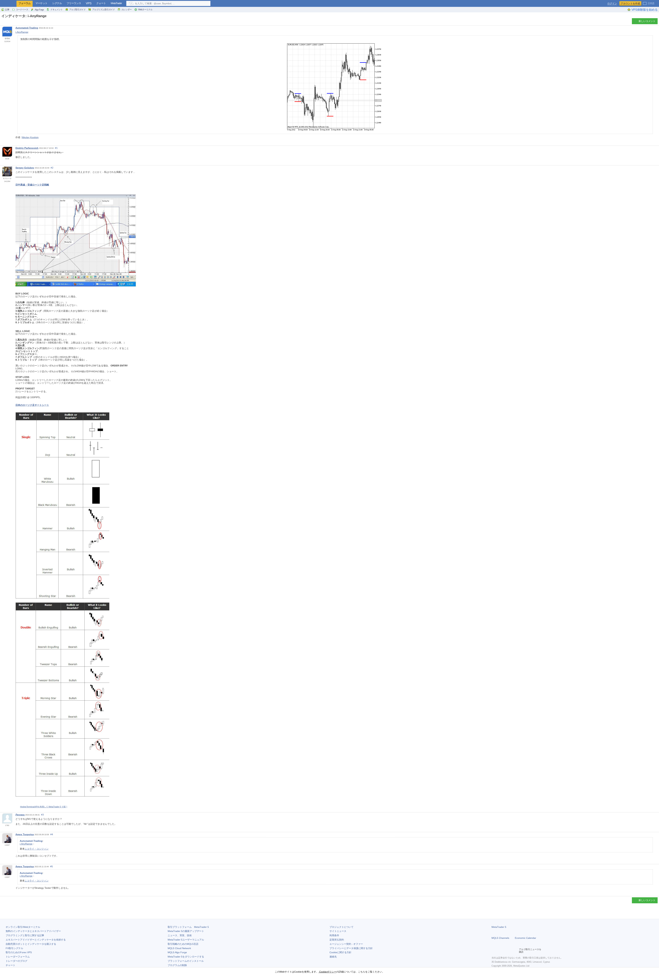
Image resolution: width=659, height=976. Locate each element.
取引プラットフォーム (188, 927)
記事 (7, 9)
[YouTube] (510, 951)
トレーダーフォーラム (18, 956)
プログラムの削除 (177, 965)
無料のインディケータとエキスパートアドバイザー (33, 931)
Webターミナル (145, 9)
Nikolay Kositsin (30, 137)
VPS (88, 3)
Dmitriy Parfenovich (26, 148)
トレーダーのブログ (16, 961)
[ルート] (2, 22)
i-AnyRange (21, 32)
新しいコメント (647, 21)
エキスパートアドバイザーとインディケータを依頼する (36, 939)
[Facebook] (494, 951)
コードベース (22, 9)
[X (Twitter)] (504, 951)
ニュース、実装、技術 (180, 935)
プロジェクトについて (342, 927)
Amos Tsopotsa (24, 834)
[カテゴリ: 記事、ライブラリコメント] (6, 22)
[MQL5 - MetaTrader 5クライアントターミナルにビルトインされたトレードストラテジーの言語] (8, 3)
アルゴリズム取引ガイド (103, 9)
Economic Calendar (525, 938)
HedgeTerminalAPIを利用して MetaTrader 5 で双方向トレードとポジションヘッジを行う (61, 807)
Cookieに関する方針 (340, 952)
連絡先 (333, 956)
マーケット (41, 3)
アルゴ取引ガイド (77, 9)
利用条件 (334, 935)
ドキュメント (56, 9)
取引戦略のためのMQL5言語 (183, 944)
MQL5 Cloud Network (179, 948)
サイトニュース (338, 931)
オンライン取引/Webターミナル (23, 927)
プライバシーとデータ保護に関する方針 (351, 948)
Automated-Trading (26, 27)
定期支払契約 (337, 939)
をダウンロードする (186, 956)
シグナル (57, 3)
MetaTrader (116, 3)
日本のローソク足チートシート (32, 405)
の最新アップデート (186, 931)
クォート (101, 3)
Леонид (20, 814)
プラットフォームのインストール (186, 961)
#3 (42, 814)
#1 (56, 148)
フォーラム (25, 3)
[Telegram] (499, 951)
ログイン (612, 3)
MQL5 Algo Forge (177, 952)
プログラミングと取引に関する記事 (25, 935)
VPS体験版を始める (645, 9)
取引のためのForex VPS (19, 952)
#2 (52, 167)
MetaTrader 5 (499, 927)
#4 (51, 834)
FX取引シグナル (14, 948)
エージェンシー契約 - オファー (346, 944)
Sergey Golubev (24, 167)
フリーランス (74, 3)
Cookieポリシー (327, 971)
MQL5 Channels (500, 938)
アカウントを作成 (630, 3)
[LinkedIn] (515, 951)
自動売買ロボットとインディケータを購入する (31, 944)
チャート (10, 965)
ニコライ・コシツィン (37, 848)
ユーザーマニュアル (186, 939)
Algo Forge (39, 9)
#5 (51, 866)
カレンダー (126, 9)
